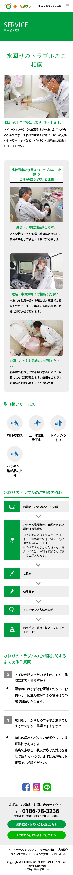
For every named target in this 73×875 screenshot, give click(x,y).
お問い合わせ (59, 854)
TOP (7, 849)
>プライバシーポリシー (36, 869)
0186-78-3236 (40, 811)
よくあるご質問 (40, 854)
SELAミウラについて (25, 849)
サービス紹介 (47, 849)
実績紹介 (63, 849)
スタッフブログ (19, 854)
